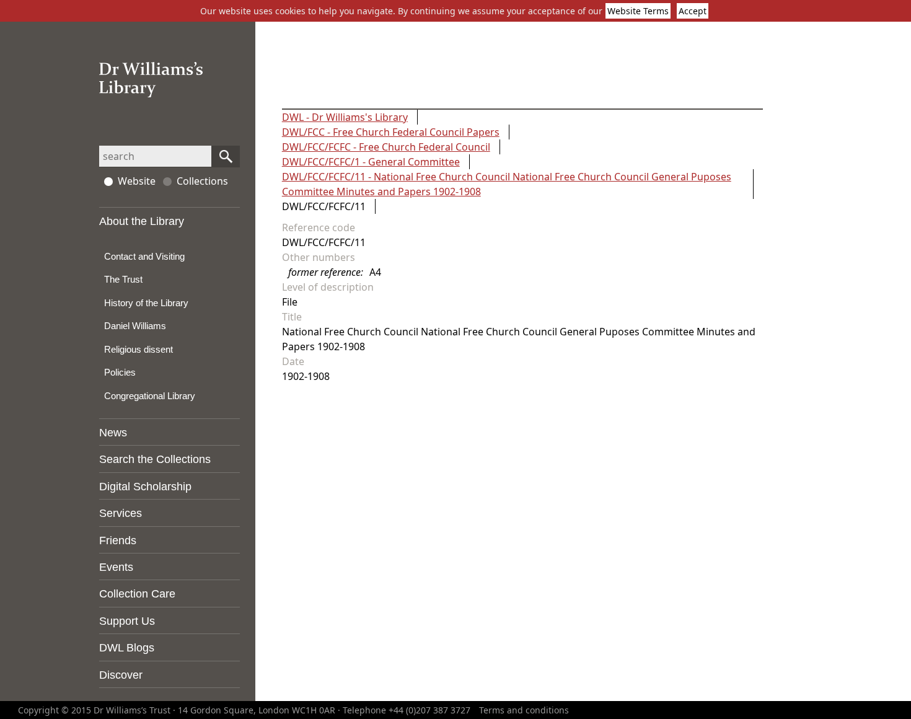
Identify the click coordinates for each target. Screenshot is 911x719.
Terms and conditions (524, 710)
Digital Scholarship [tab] (145, 486)
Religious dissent (138, 349)
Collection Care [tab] (137, 594)
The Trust (123, 279)
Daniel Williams (135, 325)
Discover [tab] (121, 675)
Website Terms (638, 11)
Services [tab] (120, 513)
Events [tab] (116, 567)
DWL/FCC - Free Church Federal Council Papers (391, 132)
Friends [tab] (117, 540)
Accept (692, 11)
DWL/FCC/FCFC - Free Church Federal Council (386, 147)
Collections (202, 181)
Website (137, 181)
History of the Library (146, 303)
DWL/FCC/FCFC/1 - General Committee (371, 162)
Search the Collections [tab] (155, 459)
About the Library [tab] (141, 221)
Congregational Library (149, 395)
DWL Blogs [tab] (126, 648)
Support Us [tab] (127, 621)
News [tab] (113, 432)
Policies (120, 372)
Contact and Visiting (144, 256)
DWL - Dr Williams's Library (345, 117)
